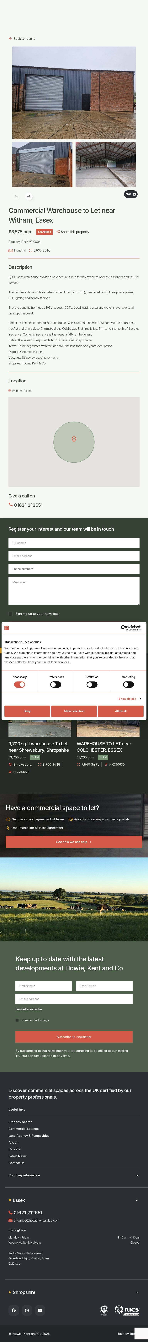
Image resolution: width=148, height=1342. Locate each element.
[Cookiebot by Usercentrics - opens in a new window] (127, 628)
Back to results (24, 39)
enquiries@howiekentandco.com (36, 1220)
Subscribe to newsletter (74, 1037)
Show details (127, 698)
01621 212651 (25, 505)
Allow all (121, 711)
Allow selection (74, 711)
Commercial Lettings (35, 1020)
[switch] (55, 684)
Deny (27, 711)
